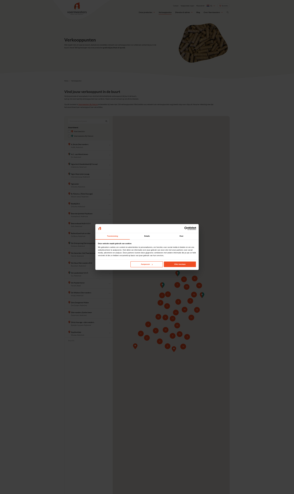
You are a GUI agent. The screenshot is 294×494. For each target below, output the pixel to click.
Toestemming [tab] (112, 236)
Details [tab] (147, 236)
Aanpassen (145, 264)
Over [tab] (181, 236)
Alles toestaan (180, 264)
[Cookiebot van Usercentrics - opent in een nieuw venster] (186, 228)
